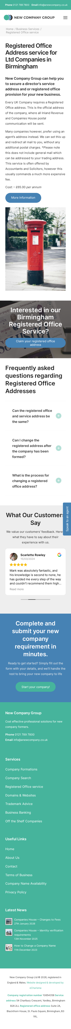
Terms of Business (18, 875)
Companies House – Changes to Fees (37, 919)
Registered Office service (24, 787)
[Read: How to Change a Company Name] (8, 947)
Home (9, 849)
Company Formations (21, 769)
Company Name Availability (26, 883)
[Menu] (65, 17)
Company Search (18, 778)
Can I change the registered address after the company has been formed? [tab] (31, 448)
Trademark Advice (19, 804)
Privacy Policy (15, 892)
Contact (11, 866)
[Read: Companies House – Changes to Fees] (8, 921)
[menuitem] (65, 17)
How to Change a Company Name (35, 945)
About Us (12, 858)
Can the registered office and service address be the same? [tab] (32, 416)
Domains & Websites (20, 795)
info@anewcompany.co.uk (53, 4)
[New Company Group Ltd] (29, 17)
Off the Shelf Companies (23, 821)
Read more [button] (17, 589)
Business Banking (18, 812)
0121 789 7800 (21, 4)
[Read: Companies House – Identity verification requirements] (8, 932)
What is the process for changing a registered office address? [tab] (30, 480)
